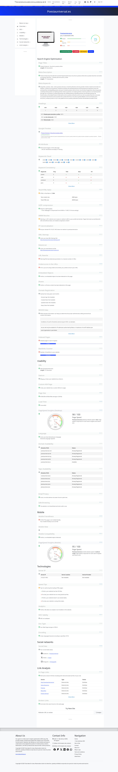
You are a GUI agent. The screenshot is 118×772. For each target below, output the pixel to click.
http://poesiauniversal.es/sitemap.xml (50, 240)
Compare (84, 51)
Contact (77, 745)
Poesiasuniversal (54, 653)
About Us (77, 747)
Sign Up (80, 2)
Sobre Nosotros (45, 685)
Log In (76, 2)
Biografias (43, 691)
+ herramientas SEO (56, 2)
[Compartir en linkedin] (64, 749)
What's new (78, 750)
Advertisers (77, 756)
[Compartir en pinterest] (68, 749)
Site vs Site (63, 2)
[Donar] (90, 2)
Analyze (99, 712)
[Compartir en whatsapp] (71, 749)
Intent (49, 657)
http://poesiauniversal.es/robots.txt (49, 250)
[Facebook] (85, 2)
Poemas (43, 688)
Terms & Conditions (80, 752)
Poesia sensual (44, 693)
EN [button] (101, 2)
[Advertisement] (25, 73)
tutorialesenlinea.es (21, 754)
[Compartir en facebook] (55, 749)
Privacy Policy (78, 754)
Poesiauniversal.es (66, 33)
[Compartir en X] (61, 749)
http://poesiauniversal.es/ (47, 682)
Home (49, 2)
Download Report (66, 51)
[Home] (30, 3)
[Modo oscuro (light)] (95, 2)
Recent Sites (70, 2)
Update (76, 51)
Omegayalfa (53, 662)
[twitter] (88, 2)
